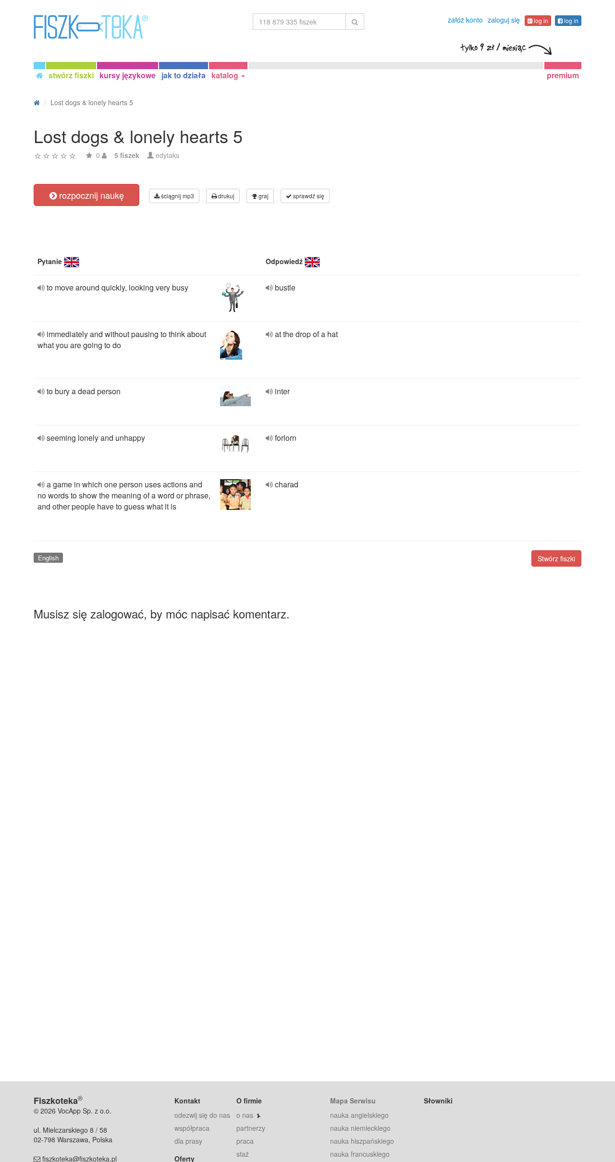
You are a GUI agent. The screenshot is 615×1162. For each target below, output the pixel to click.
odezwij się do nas (202, 1115)
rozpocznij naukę (90, 195)
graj (263, 196)
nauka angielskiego (359, 1115)
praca (245, 1141)
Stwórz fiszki (556, 558)
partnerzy (250, 1128)
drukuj (225, 196)
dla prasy (188, 1141)
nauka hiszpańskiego (362, 1141)
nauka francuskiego (360, 1154)
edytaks (167, 155)
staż (242, 1154)
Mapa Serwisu (353, 1100)
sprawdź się (308, 196)
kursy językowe (127, 75)
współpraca (191, 1128)
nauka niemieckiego (360, 1128)
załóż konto (465, 19)
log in (540, 20)
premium (563, 75)
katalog (225, 75)
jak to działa (183, 75)
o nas (244, 1115)
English (48, 557)
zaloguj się (504, 19)
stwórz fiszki (71, 75)
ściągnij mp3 (177, 196)
